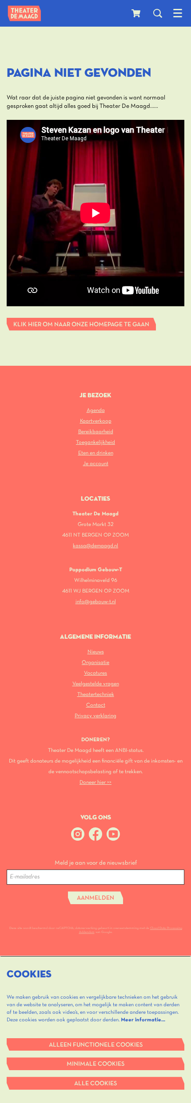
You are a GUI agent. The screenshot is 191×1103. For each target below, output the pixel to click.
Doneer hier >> (95, 782)
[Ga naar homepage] (24, 13)
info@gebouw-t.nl (96, 601)
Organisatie (95, 662)
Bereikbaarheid (95, 431)
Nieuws (96, 651)
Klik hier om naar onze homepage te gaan (81, 325)
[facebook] (95, 834)
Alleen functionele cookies (96, 1045)
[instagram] (77, 834)
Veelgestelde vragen (95, 683)
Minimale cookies (95, 1064)
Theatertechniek (95, 694)
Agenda (96, 410)
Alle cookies (95, 1084)
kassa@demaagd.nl (95, 545)
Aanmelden (95, 898)
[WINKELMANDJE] (136, 13)
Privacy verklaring (95, 715)
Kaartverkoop (95, 421)
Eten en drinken (95, 453)
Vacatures (95, 673)
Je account (95, 463)
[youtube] (113, 834)
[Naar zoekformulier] (157, 13)
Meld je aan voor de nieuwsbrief (96, 863)
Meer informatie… (143, 1019)
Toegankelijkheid (95, 442)
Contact (95, 705)
